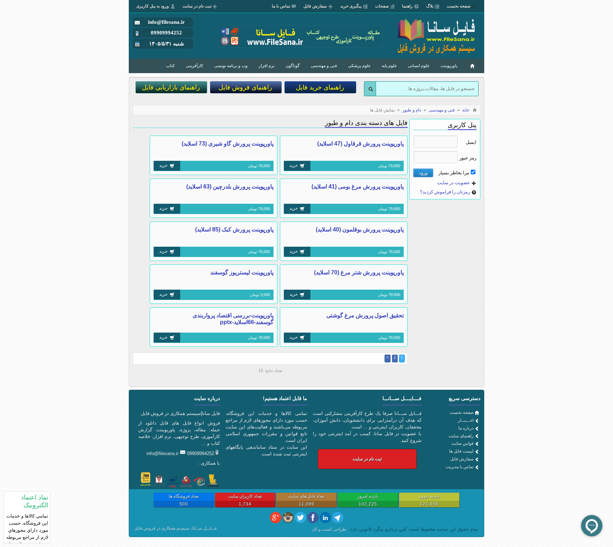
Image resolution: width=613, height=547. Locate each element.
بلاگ (429, 6)
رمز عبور (467, 157)
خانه (465, 110)
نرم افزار (267, 65)
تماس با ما (281, 6)
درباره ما (466, 428)
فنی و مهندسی (324, 65)
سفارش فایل (315, 6)
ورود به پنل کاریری (152, 6)
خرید (294, 165)
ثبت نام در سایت (196, 6)
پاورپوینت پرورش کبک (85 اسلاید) (234, 229)
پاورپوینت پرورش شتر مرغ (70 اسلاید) (359, 272)
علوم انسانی (419, 65)
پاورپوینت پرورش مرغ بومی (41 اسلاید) (357, 187)
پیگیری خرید (350, 6)
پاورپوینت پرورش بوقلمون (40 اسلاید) (360, 229)
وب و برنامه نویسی (231, 65)
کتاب (170, 65)
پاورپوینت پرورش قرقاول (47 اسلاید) (360, 144)
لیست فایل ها (461, 451)
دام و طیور (411, 110)
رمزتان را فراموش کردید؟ (445, 192)
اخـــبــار (466, 420)
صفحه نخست (458, 6)
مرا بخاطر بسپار (453, 172)
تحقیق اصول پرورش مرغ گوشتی (365, 315)
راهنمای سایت (461, 435)
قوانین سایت (462, 443)
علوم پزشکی (359, 65)
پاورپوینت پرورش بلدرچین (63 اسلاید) (230, 187)
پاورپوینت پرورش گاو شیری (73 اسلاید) (228, 144)
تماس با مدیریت (460, 466)
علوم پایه (389, 65)
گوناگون (293, 65)
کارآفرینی (194, 65)
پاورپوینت (449, 65)
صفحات (382, 6)
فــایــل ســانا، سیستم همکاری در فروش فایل (175, 528)
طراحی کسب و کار (329, 529)
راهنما (407, 6)
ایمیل (471, 142)
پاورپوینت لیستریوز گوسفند (242, 272)
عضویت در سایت (453, 182)
